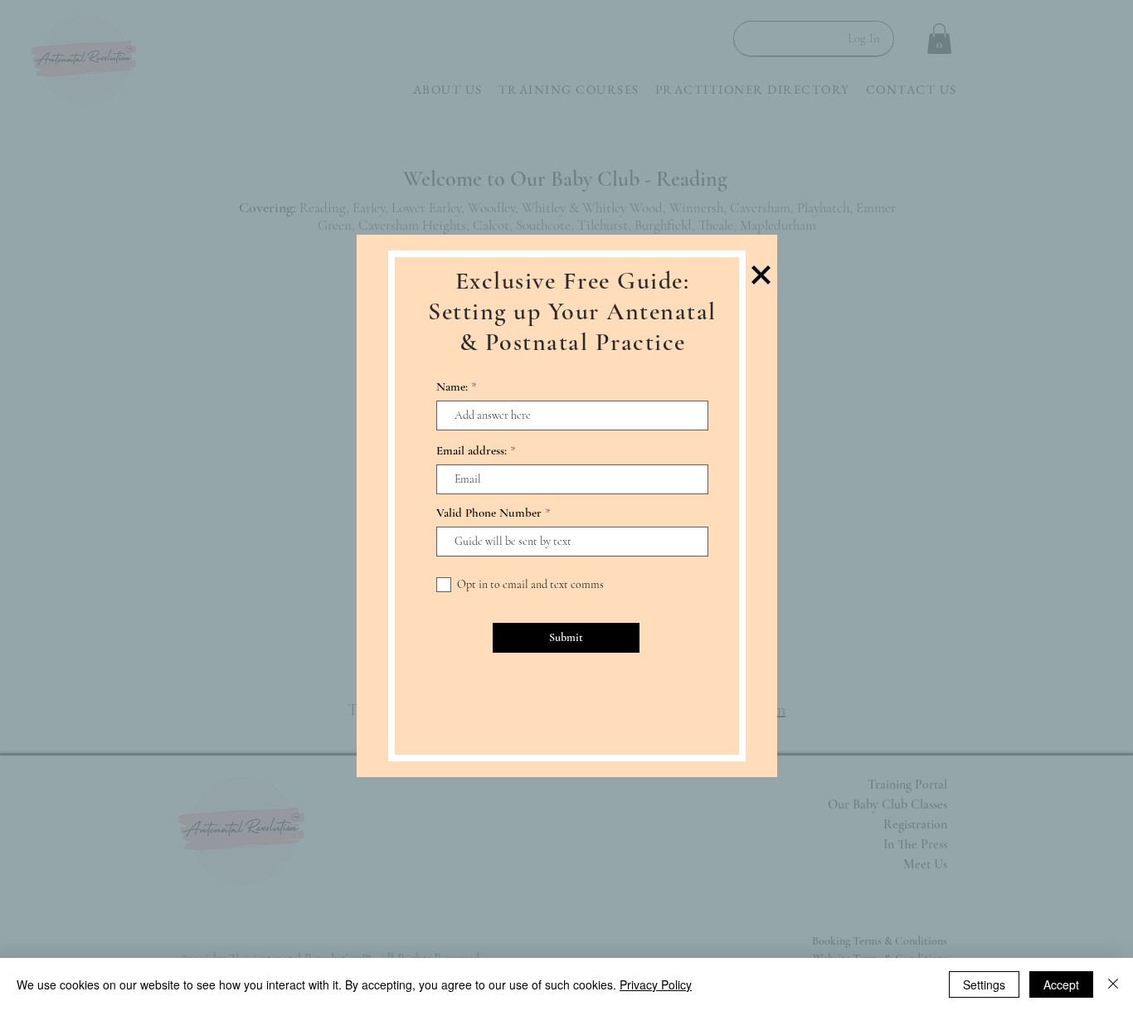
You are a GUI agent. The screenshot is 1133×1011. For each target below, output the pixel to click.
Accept (1061, 984)
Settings (984, 984)
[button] (761, 274)
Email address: (471, 451)
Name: (452, 387)
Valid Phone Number (489, 513)
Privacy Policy (656, 984)
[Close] (1113, 984)
